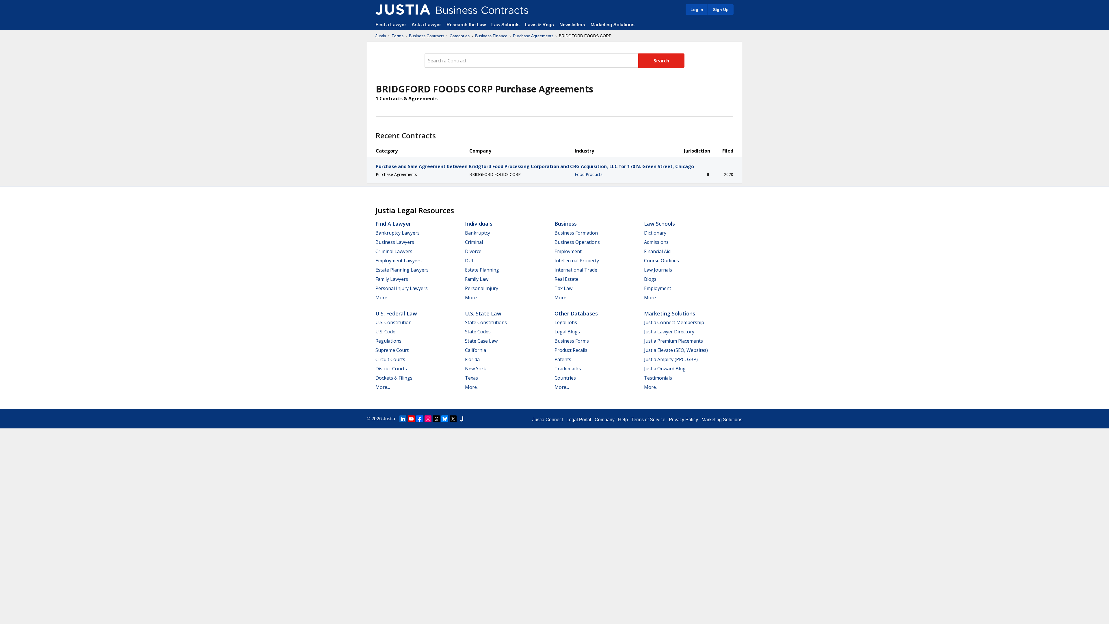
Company (605, 419)
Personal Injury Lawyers (401, 288)
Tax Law (563, 288)
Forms (397, 36)
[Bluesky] (444, 418)
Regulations (388, 341)
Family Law (476, 279)
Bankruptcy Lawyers (397, 233)
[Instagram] (428, 418)
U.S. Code (385, 331)
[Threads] (436, 418)
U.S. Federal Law (396, 313)
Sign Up (721, 9)
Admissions (656, 242)
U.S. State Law (483, 313)
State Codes (478, 331)
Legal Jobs (565, 322)
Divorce (473, 251)
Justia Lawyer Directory (669, 331)
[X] (453, 418)
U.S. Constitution (393, 322)
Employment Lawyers (398, 260)
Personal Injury (481, 288)
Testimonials (658, 378)
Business (565, 223)
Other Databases (576, 313)
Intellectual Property (576, 260)
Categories (460, 36)
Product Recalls (570, 350)
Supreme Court (392, 350)
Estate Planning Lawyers (402, 270)
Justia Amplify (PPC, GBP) (671, 359)
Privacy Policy (683, 419)
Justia (380, 36)
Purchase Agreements (533, 36)
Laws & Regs (539, 24)
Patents (562, 359)
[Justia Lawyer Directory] (461, 418)
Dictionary (655, 233)
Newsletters (572, 24)
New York (475, 368)
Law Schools (505, 24)
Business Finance (491, 36)
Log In (697, 9)
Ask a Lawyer (427, 24)
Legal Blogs (567, 331)
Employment (568, 251)
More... (382, 297)
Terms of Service (648, 419)
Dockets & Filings (393, 378)
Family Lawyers (391, 279)
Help (623, 419)
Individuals (478, 223)
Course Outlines (661, 260)
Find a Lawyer (390, 24)
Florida (472, 359)
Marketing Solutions (612, 24)
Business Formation (576, 233)
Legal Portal (578, 419)
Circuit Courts (390, 359)
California (475, 350)
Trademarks (567, 368)
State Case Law (481, 341)
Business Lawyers (394, 242)
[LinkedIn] (402, 418)
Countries (565, 378)
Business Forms (571, 341)
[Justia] (402, 9)
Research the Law (466, 24)
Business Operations (577, 242)
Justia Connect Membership (674, 322)
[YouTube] (411, 418)
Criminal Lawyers (393, 251)
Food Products (588, 174)
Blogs (650, 279)
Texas (471, 378)
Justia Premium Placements (673, 341)
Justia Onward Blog (665, 368)
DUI (469, 260)
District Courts (391, 368)
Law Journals (658, 270)
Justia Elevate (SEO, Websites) (676, 350)
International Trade (575, 270)
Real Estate (566, 279)
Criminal (474, 242)
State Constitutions (486, 322)
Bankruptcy (477, 233)
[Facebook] (419, 418)
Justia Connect (547, 419)
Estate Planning (482, 270)
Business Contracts (426, 36)
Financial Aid (657, 251)
